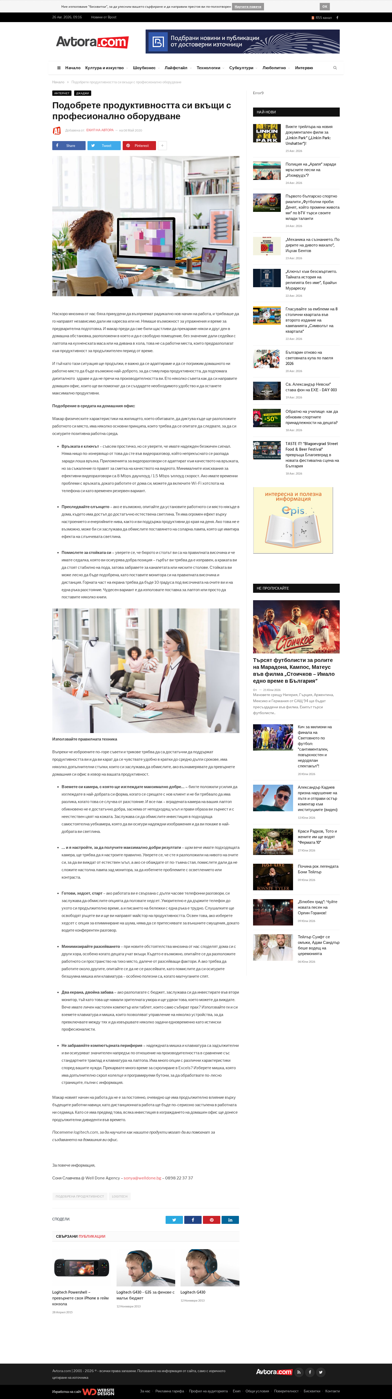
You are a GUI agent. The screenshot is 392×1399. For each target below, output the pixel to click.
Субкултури (241, 67)
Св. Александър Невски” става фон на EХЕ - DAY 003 (311, 387)
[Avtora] (92, 41)
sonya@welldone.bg (142, 1178)
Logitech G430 (193, 1292)
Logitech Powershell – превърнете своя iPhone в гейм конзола (80, 1298)
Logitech (119, 1196)
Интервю (304, 67)
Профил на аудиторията (208, 1391)
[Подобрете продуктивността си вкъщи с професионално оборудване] (145, 295)
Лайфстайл (176, 67)
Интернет (61, 93)
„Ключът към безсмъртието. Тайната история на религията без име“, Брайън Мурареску (311, 280)
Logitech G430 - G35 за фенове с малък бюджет (146, 1295)
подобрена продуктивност (80, 1196)
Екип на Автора (100, 130)
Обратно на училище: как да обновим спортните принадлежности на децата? (312, 417)
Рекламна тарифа (169, 1391)
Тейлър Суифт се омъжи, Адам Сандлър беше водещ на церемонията (318, 946)
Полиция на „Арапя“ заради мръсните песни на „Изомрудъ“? (311, 170)
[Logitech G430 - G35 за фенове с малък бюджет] (146, 1267)
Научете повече (248, 6)
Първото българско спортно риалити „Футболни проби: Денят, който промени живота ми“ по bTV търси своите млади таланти (312, 208)
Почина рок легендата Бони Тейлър (318, 869)
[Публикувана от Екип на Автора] (58, 130)
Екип (237, 1391)
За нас (145, 1391)
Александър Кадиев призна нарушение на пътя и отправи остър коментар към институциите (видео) (318, 799)
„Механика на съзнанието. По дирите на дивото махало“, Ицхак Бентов (312, 245)
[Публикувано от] (257, 690)
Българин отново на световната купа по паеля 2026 (309, 358)
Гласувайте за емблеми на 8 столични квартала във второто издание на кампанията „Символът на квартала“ (312, 321)
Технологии (208, 67)
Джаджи (82, 93)
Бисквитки (312, 1391)
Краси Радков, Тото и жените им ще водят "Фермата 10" (317, 837)
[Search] (335, 68)
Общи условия (257, 1391)
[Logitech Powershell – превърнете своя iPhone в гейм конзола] (81, 1267)
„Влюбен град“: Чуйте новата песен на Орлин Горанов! (317, 907)
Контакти (332, 1391)
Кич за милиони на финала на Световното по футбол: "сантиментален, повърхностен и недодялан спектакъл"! (315, 747)
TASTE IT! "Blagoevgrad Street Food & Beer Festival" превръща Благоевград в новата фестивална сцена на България (312, 455)
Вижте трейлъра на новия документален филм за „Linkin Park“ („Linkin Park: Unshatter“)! (309, 135)
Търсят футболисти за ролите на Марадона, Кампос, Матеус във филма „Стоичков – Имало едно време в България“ (294, 671)
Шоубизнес (144, 67)
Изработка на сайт (67, 1391)
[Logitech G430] (210, 1267)
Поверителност (286, 1391)
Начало (73, 67)
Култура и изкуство (104, 67)
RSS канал (323, 18)
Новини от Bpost (104, 17)
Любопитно (274, 67)
